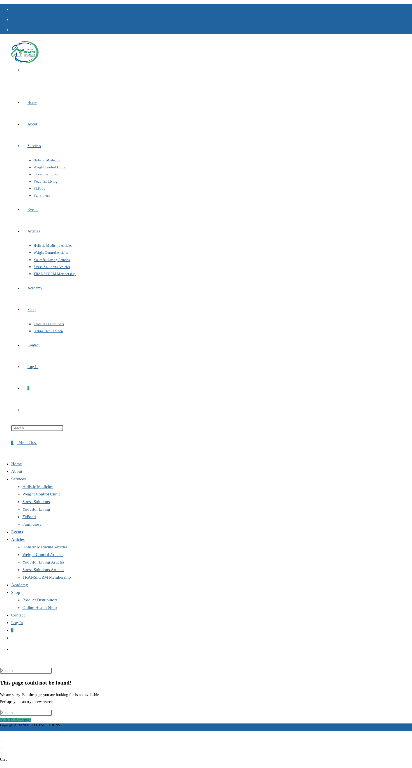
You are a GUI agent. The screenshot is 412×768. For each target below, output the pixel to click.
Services (18, 479)
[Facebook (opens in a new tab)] (13, 9)
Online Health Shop (39, 607)
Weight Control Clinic (41, 494)
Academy (19, 585)
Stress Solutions (36, 501)
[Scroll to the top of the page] (1, 734)
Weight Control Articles (42, 554)
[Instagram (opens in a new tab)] (13, 19)
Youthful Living (36, 509)
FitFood (29, 517)
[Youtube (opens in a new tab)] (13, 29)
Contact (18, 615)
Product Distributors (39, 600)
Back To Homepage (15, 720)
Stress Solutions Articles (43, 569)
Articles (18, 539)
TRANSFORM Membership (46, 577)
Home (16, 464)
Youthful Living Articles (43, 562)
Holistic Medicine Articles (45, 547)
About (16, 471)
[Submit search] (55, 671)
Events (17, 532)
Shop (15, 592)
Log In (17, 622)
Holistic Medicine (37, 486)
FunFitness (31, 524)
